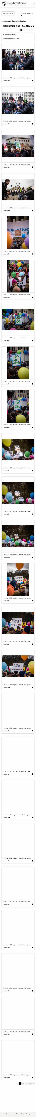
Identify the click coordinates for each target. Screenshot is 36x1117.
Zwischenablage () (27, 13)
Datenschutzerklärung (23, 1114)
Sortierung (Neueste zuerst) (11, 38)
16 (33, 30)
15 (30, 30)
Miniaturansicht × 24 (9, 34)
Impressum (10, 1114)
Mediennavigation (8, 13)
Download (6, 80)
